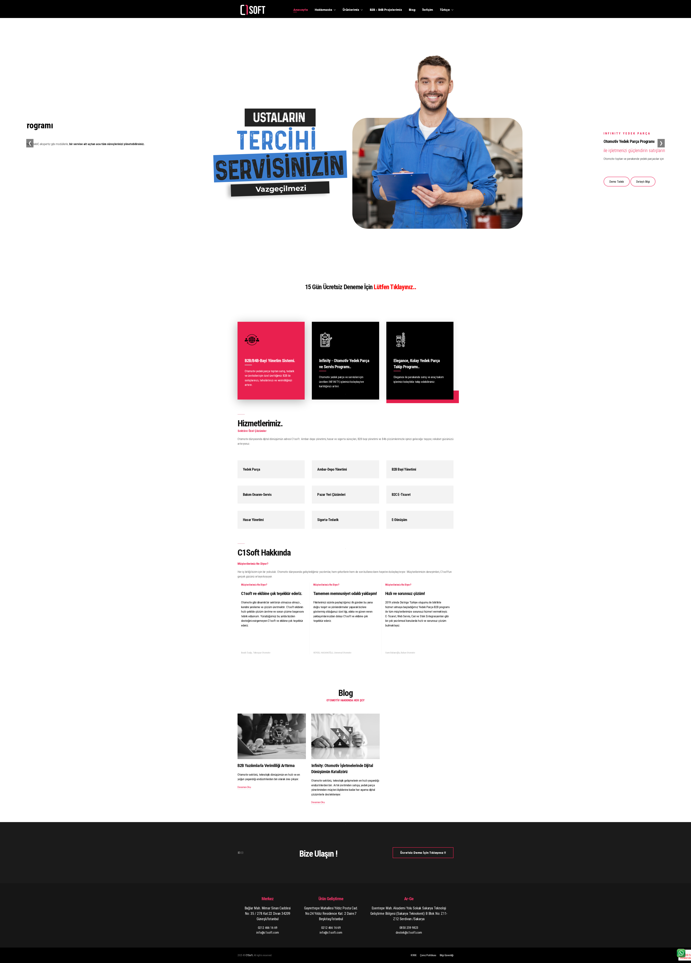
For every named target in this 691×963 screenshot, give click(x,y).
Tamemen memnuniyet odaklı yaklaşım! (345, 593)
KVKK (413, 955)
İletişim (427, 10)
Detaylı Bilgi (102, 181)
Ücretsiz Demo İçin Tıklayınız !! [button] (423, 853)
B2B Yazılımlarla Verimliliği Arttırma (266, 765)
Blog (412, 10)
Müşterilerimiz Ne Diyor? (254, 584)
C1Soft (249, 955)
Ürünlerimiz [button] (351, 10)
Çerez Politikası (428, 955)
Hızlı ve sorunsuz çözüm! (405, 593)
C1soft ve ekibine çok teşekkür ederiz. (271, 593)
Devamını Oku (244, 787)
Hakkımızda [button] (324, 10)
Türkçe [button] (445, 10)
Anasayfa (300, 10)
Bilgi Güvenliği (446, 955)
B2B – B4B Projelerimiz (386, 10)
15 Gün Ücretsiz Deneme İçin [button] (257, 287)
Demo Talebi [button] (75, 181)
